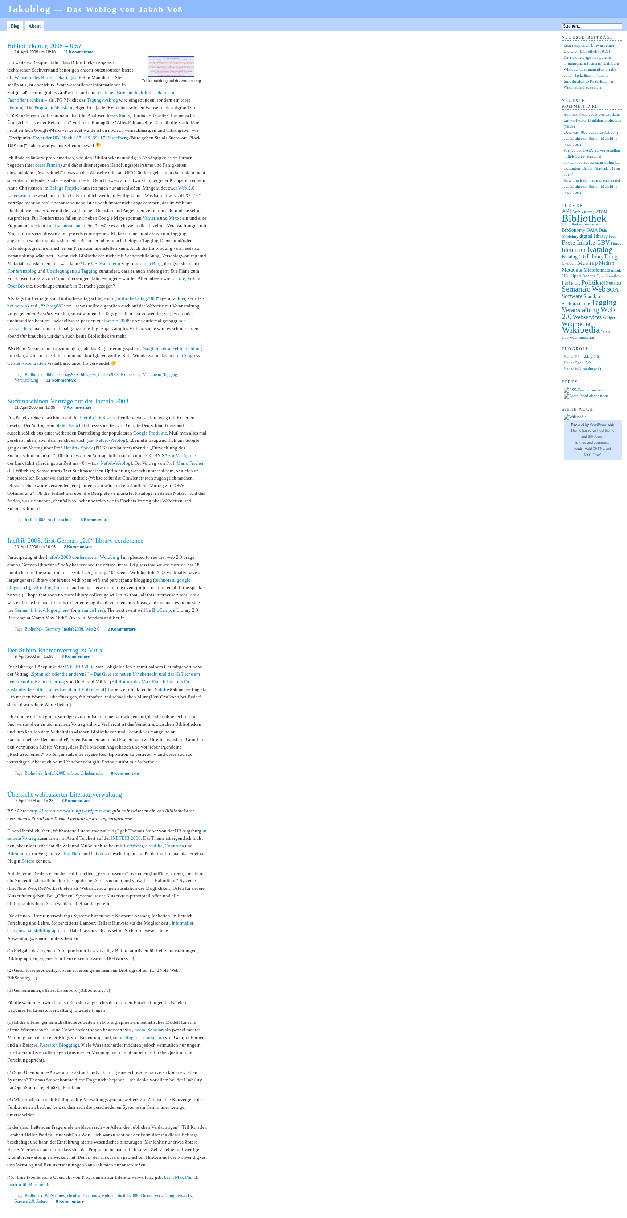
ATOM (601, 211)
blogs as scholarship (144, 1037)
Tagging (170, 374)
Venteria (151, 218)
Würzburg (109, 557)
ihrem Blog (151, 263)
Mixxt (175, 218)
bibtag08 (88, 374)
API (566, 211)
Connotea (174, 845)
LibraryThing (602, 256)
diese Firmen (47, 165)
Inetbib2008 (108, 374)
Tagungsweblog (102, 100)
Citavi (97, 853)
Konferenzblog (22, 271)
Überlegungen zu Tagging (72, 271)
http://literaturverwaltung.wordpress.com (70, 811)
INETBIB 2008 (80, 666)
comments (602, 442)
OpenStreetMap (610, 276)
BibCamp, (162, 610)
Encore (178, 278)
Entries (580, 442)
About (35, 26)
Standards (593, 296)
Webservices (587, 317)
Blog (15, 26)
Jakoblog (95, 9)
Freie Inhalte (578, 242)
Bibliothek (33, 374)
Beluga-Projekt (64, 188)
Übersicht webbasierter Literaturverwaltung (64, 794)
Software (572, 296)
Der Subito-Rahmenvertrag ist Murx (55, 650)
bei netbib (17, 306)
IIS (85, 363)
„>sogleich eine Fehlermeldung (171, 348)
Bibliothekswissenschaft (581, 224)
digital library (593, 236)
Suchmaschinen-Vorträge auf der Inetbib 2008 (67, 401)
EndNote (72, 853)
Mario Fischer (190, 463)
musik (616, 270)
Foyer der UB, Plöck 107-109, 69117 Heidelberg (80, 137)
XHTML (599, 449)
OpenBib (16, 286)
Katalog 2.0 (574, 257)
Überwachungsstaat (578, 337)
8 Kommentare (76, 656)
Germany (52, 629)
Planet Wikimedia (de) (582, 369)
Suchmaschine (60, 519)
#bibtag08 (51, 306)
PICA (575, 283)
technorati (165, 580)
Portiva (569, 150)
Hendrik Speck (78, 448)
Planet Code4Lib (577, 362)
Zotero (27, 861)
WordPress (598, 425)
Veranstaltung (26, 380)
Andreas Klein (575, 114)
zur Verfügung (182, 455)
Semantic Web (584, 289)
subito (72, 773)
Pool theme (605, 430)
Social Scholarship (152, 1029)
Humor (617, 243)
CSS (587, 454)
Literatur (569, 263)
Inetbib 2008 (117, 320)
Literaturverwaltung (157, 1195)
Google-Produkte (150, 433)
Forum (15, 107)
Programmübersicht (53, 107)
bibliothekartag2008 (136, 298)
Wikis (605, 331)
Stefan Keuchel (70, 425)
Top (597, 454)
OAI (566, 275)
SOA (613, 289)
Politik (590, 282)
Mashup (587, 262)
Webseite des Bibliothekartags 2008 (50, 77)
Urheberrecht (91, 773)
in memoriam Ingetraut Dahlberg (591, 63)
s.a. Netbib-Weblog (107, 440)
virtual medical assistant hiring (589, 162)
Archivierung (583, 212)
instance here (90, 610)
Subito (161, 689)
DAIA (592, 230)
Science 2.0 (24, 1201)
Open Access (583, 275)
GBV (603, 242)
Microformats (596, 270)
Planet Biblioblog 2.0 (581, 357)
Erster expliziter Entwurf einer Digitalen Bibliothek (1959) (593, 120)
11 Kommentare (79, 52)
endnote (108, 1195)
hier (181, 298)
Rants (124, 115)
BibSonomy (19, 853)
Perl (566, 283)
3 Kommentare (77, 407)
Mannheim (152, 374)
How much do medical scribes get (592, 180)
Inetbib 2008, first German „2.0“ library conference (75, 540)
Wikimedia (576, 323)
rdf (602, 283)
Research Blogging (59, 1045)
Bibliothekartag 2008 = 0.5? (44, 45)
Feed (613, 236)
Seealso (613, 283)
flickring (62, 587)
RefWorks (133, 845)
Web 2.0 (92, 629)
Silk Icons (595, 437)
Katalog (599, 249)
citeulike (154, 845)
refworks (184, 1195)
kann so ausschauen (65, 225)
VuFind (194, 278)
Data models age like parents (587, 57)
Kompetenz (130, 374)
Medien (606, 263)
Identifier (574, 250)
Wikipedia (581, 329)
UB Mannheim (105, 263)
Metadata (572, 270)
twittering (42, 587)
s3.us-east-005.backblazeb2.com (591, 132)
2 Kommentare (78, 547)
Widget (609, 317)
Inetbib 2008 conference (70, 557)
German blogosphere (42, 610)
